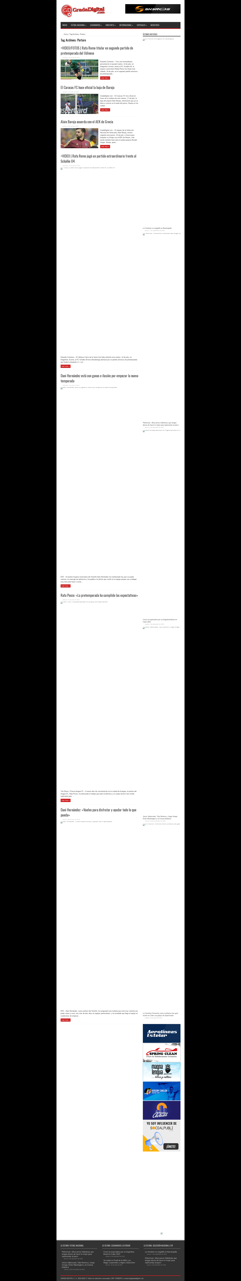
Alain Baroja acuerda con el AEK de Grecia (87, 121)
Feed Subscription (137, 39)
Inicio (64, 25)
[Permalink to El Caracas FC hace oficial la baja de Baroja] (79, 113)
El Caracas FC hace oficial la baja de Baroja (87, 87)
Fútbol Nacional (78, 25)
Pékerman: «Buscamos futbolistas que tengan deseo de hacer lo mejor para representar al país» (78, 1254)
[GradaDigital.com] (84, 16)
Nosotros (155, 25)
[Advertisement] (161, 1192)
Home (66, 34)
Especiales (142, 25)
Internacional (126, 25)
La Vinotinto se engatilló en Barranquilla (157, 228)
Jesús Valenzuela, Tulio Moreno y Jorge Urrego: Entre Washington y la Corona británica (78, 1265)
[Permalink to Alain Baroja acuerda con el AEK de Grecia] (79, 148)
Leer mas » (105, 78)
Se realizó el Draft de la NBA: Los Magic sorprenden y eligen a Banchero (119, 1261)
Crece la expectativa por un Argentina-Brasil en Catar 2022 (119, 1253)
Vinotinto (111, 25)
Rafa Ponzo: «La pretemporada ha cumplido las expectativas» (99, 595)
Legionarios (96, 25)
